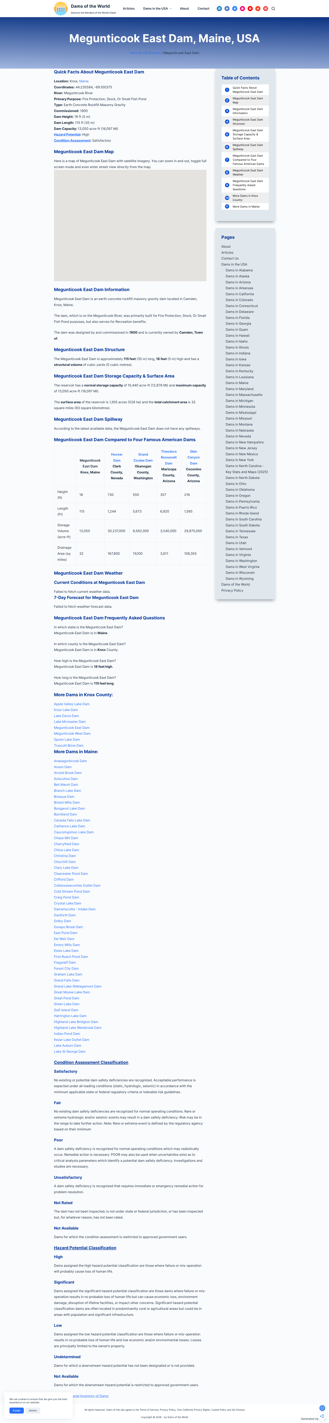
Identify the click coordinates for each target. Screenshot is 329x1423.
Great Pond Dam (66, 998)
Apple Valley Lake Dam (72, 704)
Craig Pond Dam (66, 897)
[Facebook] (227, 8)
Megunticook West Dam (72, 733)
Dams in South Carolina (244, 519)
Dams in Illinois (237, 347)
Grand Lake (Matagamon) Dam (77, 986)
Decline (33, 1410)
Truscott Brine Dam (69, 745)
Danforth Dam (65, 915)
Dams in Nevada (238, 436)
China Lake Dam (66, 850)
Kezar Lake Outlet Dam (71, 1040)
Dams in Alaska (237, 276)
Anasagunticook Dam (70, 761)
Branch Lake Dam (67, 791)
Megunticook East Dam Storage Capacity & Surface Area (248, 134)
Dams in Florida (238, 318)
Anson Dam (63, 767)
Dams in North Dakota (243, 478)
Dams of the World (90, 6)
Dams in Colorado (239, 300)
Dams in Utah (236, 543)
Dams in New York (240, 460)
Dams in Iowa (236, 359)
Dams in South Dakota (243, 525)
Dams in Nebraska (240, 430)
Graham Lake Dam (68, 974)
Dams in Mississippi (241, 412)
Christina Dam (65, 856)
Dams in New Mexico (242, 454)
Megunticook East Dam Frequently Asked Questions (248, 185)
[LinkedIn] (219, 8)
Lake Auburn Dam (67, 1045)
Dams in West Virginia (242, 567)
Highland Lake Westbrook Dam (77, 1028)
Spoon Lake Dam (67, 739)
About (184, 8)
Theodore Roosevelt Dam (169, 457)
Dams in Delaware (240, 312)
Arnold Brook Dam (68, 773)
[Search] (273, 8)
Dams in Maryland (240, 389)
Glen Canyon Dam (193, 457)
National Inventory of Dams (87, 1396)
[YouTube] (250, 8)
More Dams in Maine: (246, 206)
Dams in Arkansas (239, 288)
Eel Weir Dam (64, 939)
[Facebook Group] (234, 8)
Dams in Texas (237, 537)
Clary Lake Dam (66, 868)
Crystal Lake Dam (67, 903)
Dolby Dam (62, 921)
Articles (129, 8)
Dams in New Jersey (241, 448)
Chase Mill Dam (66, 838)
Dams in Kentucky (239, 371)
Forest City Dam (66, 968)
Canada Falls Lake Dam (72, 820)
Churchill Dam (65, 862)
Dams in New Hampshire (245, 442)
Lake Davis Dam (66, 716)
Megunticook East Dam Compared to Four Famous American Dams (248, 160)
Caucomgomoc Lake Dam (74, 832)
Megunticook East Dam (72, 728)
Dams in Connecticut (242, 306)
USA (145, 53)
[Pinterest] (265, 8)
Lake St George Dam (70, 1051)
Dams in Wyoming (240, 579)
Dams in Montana (239, 424)
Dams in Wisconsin (240, 573)
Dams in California (240, 294)
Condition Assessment (72, 140)
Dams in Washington (241, 561)
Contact (203, 8)
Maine (156, 53)
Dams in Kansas (238, 365)
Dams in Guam (237, 329)
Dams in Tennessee (240, 531)
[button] (130, 627)
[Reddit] (257, 8)
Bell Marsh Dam (66, 785)
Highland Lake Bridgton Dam (76, 1022)
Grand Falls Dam (67, 980)
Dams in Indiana (238, 353)
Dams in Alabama (239, 270)
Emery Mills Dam (67, 945)
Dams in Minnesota (240, 406)
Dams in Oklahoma (240, 489)
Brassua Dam (64, 797)
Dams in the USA (155, 8)
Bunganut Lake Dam (69, 808)
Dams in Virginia (238, 555)
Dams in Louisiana (240, 377)
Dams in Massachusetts (244, 395)
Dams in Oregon (238, 495)
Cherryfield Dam (66, 844)
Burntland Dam (65, 814)
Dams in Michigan (239, 401)
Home (134, 53)
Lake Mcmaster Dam (70, 722)
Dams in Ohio (236, 484)
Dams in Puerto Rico (241, 507)
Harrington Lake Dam (70, 1016)
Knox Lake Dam (66, 710)
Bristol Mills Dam (67, 802)
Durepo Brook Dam (68, 927)
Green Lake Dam (67, 1004)
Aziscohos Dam (66, 779)
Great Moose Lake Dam (72, 992)
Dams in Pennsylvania (243, 501)
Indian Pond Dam (67, 1034)
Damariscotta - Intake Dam (75, 909)
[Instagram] (242, 8)
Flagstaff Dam (65, 962)
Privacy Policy (232, 590)
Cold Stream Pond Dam (72, 891)
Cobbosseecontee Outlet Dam (77, 885)
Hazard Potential (67, 134)
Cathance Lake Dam (69, 826)
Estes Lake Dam (66, 951)
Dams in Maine (237, 383)
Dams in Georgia (238, 323)
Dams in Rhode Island (242, 513)
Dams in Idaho (237, 341)
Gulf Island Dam (66, 1010)
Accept (16, 1410)
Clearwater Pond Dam (71, 874)
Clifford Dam (64, 879)
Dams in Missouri (239, 418)
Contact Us (230, 258)
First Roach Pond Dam (71, 957)
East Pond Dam (65, 933)
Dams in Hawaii (238, 335)
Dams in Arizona (238, 282)
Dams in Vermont (239, 549)
